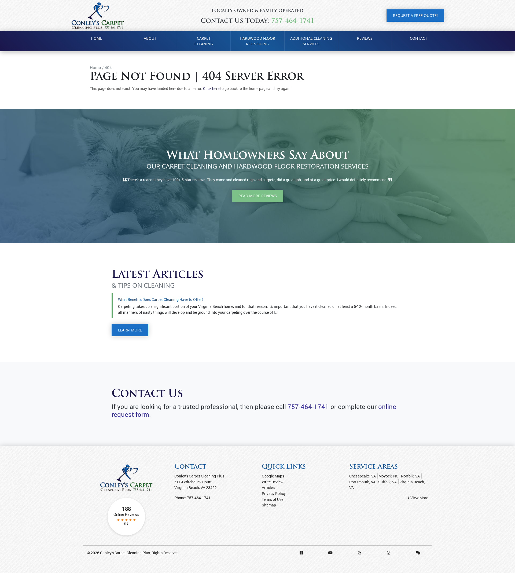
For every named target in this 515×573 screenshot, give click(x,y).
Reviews (365, 38)
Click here (211, 88)
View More (419, 497)
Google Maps (273, 476)
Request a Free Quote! (415, 15)
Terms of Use (272, 499)
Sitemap (269, 505)
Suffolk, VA (387, 481)
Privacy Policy (274, 493)
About (150, 38)
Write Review (273, 481)
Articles (268, 487)
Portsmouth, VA (362, 481)
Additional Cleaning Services (311, 41)
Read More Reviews (257, 195)
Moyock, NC (388, 476)
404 (108, 67)
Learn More (130, 330)
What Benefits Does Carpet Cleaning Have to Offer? (161, 299)
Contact (418, 38)
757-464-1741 (292, 21)
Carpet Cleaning (203, 41)
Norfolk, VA (410, 476)
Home (96, 38)
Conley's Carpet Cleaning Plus (125, 552)
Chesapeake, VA (362, 476)
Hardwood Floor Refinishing (257, 41)
